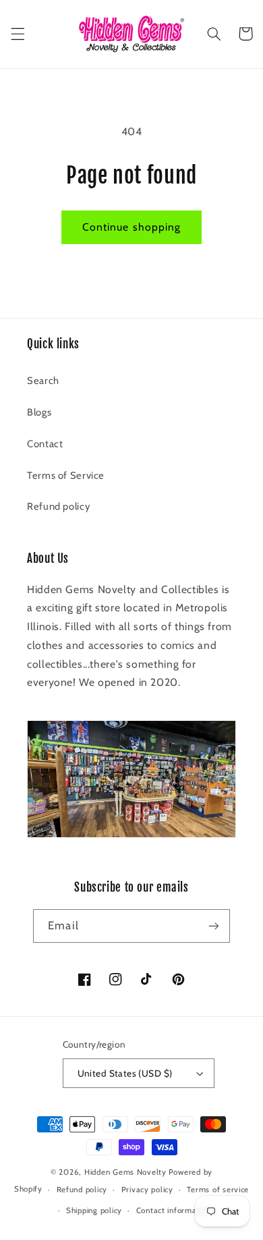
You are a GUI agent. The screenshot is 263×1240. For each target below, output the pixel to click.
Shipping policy (94, 1210)
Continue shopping (131, 227)
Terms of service (218, 1189)
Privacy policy (147, 1189)
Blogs (39, 412)
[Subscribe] (213, 925)
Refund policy (58, 506)
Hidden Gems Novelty (125, 1172)
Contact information (173, 1210)
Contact (45, 444)
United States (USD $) (125, 1073)
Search (43, 381)
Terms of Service (66, 475)
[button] (17, 33)
